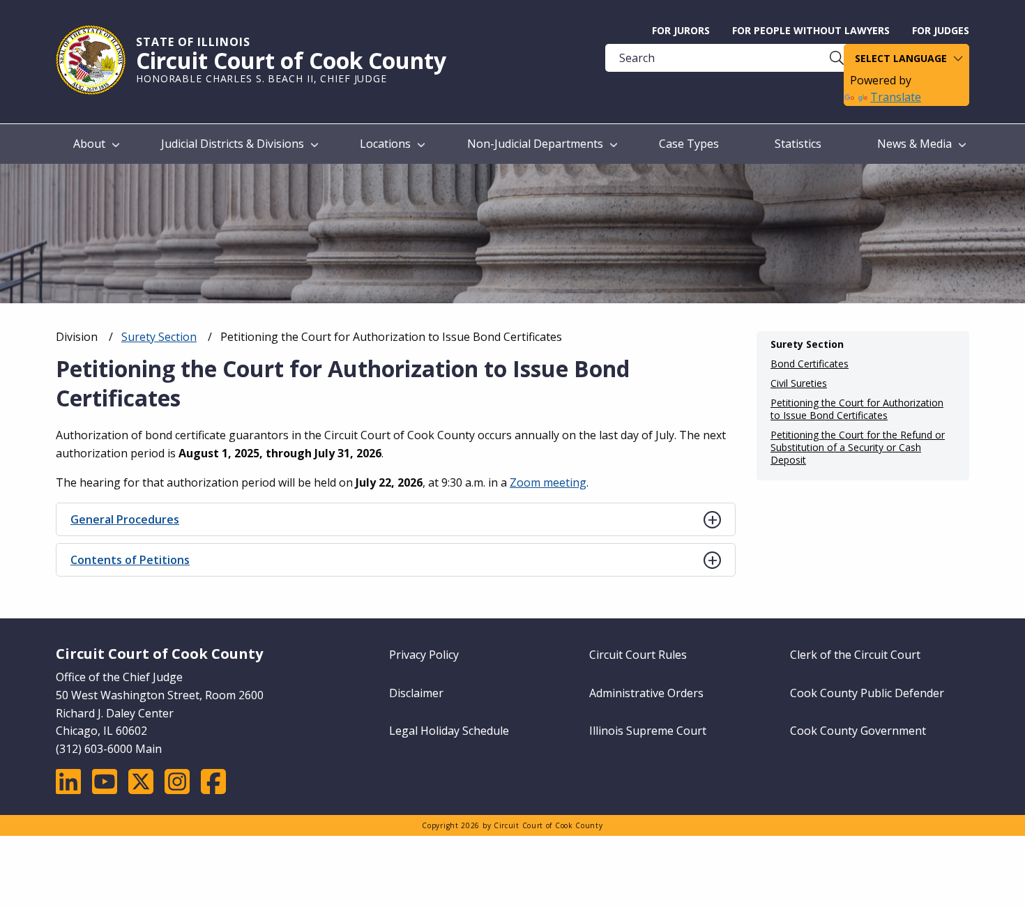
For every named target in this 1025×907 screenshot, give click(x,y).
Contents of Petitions (130, 559)
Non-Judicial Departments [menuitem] (535, 143)
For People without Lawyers (811, 30)
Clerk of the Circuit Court (855, 654)
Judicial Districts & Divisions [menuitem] (232, 143)
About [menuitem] (89, 143)
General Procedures (124, 519)
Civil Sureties (798, 383)
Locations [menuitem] (385, 143)
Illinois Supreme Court (647, 730)
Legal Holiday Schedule (449, 730)
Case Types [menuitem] (689, 143)
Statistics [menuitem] (798, 143)
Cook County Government (858, 730)
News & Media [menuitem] (914, 143)
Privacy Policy (424, 654)
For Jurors (681, 30)
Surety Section (159, 336)
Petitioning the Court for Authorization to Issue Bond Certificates (856, 409)
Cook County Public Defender (867, 693)
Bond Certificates (809, 364)
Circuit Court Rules (638, 654)
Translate (895, 97)
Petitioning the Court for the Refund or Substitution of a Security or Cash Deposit (857, 447)
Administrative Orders (646, 693)
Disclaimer (416, 693)
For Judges (940, 30)
